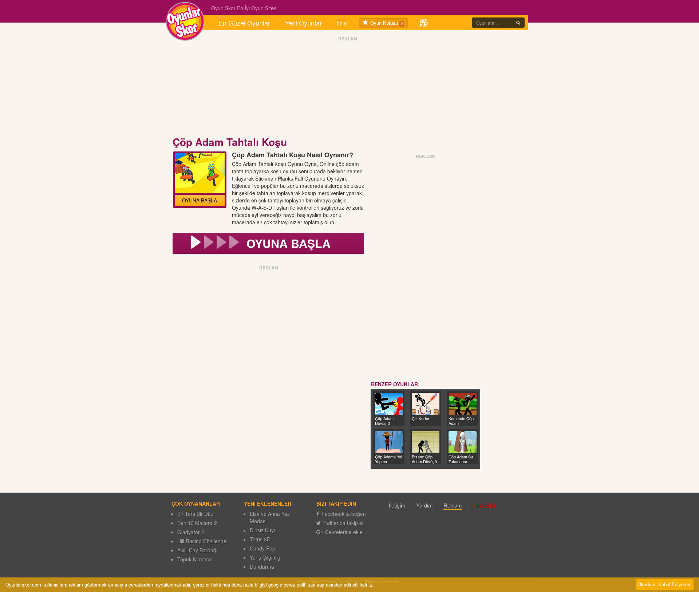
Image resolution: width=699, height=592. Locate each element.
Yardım (424, 505)
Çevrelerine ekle (344, 532)
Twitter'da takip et (343, 522)
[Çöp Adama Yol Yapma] (389, 442)
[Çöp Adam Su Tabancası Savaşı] (462, 442)
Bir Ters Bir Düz (195, 513)
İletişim (397, 505)
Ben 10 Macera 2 (197, 522)
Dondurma (262, 566)
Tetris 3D (260, 539)
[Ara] (518, 22)
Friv (341, 22)
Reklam (452, 505)
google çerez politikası (291, 584)
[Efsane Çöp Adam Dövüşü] (425, 442)
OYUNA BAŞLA (199, 200)
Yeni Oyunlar (303, 22)
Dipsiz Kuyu (263, 530)
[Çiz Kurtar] (425, 404)
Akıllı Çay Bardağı (197, 550)
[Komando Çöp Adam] (462, 404)
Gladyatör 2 (190, 532)
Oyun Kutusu (386, 22)
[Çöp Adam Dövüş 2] (389, 404)
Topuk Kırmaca (194, 559)
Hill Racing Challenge (201, 541)
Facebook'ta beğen (343, 513)
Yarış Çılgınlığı (265, 557)
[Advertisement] (347, 88)
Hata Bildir (485, 505)
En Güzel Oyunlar (244, 22)
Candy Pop (262, 548)
